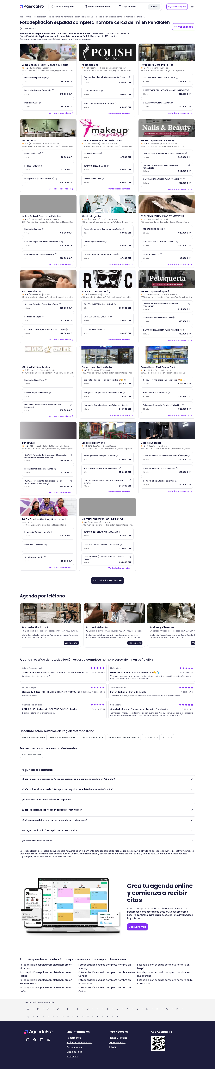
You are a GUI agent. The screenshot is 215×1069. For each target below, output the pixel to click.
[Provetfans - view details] (107, 355)
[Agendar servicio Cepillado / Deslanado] (48, 546)
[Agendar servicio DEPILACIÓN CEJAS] (107, 155)
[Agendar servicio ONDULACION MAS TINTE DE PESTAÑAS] (167, 243)
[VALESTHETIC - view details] (48, 128)
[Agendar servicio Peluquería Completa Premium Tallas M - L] (107, 394)
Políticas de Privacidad (79, 1042)
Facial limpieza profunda (92, 737)
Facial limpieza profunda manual (124, 737)
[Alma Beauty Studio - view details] (48, 52)
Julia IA (113, 1047)
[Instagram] (27, 1039)
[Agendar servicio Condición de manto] (48, 559)
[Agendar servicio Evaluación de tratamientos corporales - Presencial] (48, 407)
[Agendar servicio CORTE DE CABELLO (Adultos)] (107, 318)
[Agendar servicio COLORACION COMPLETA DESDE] (167, 104)
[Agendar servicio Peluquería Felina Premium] (167, 394)
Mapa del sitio (74, 1052)
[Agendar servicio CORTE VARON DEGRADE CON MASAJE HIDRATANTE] (167, 92)
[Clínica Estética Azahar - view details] (48, 355)
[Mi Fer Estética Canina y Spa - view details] (48, 507)
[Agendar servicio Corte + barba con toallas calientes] (167, 470)
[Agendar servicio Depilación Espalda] (48, 231)
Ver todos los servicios (60, 113)
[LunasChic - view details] (48, 430)
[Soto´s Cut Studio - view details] (167, 430)
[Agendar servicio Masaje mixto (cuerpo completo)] (48, 180)
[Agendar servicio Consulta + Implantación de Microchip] (107, 381)
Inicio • (23, 17)
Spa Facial (167, 737)
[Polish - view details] (107, 52)
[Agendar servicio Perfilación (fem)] (48, 167)
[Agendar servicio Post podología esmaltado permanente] (48, 243)
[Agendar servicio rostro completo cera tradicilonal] (48, 256)
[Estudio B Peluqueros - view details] (167, 204)
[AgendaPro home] (32, 7)
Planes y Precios (118, 1038)
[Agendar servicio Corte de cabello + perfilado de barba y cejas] (48, 331)
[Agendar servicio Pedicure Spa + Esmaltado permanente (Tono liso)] (107, 80)
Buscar (154, 6)
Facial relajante (151, 737)
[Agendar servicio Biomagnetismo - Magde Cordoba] (107, 457)
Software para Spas (149, 915)
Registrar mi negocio (177, 6)
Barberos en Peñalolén (31, 754)
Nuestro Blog (74, 1038)
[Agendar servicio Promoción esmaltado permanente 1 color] (107, 231)
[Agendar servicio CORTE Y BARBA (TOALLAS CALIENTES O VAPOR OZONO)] (107, 559)
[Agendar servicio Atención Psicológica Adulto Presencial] (107, 470)
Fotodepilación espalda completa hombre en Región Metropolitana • (63, 17)
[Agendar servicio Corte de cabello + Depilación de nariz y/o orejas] (167, 457)
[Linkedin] (41, 1039)
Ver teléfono (71, 642)
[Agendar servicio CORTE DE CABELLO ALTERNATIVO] (167, 319)
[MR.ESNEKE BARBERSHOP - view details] (107, 507)
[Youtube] (48, 1039)
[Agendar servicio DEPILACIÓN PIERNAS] (107, 180)
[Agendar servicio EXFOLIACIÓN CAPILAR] (107, 331)
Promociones (74, 1047)
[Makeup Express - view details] (107, 128)
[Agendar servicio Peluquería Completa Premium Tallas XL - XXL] (107, 407)
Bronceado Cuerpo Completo (63, 737)
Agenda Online (117, 1042)
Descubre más (137, 927)
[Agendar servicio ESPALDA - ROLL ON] (167, 256)
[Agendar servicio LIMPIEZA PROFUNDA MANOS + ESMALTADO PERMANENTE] (167, 168)
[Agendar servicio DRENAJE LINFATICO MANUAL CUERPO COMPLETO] (167, 155)
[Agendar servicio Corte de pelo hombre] (107, 243)
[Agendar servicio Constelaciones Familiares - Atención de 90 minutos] (107, 483)
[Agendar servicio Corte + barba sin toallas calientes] (167, 482)
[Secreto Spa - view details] (167, 128)
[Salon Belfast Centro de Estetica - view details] (48, 204)
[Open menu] (192, 7)
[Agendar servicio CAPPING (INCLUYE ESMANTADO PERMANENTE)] (167, 181)
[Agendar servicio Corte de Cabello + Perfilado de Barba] (48, 306)
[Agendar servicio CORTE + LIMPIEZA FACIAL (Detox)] (107, 306)
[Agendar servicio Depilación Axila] (48, 104)
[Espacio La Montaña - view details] (107, 430)
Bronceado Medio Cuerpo (33, 737)
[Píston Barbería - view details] (48, 279)
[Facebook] (34, 1039)
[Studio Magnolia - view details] (107, 204)
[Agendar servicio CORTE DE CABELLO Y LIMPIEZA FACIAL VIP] (107, 546)
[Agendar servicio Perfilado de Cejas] (48, 318)
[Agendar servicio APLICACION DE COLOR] (167, 231)
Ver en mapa (185, 26)
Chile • (29, 17)
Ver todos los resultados (107, 580)
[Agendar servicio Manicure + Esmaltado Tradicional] (107, 105)
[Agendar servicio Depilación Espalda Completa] (48, 92)
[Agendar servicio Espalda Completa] (107, 92)
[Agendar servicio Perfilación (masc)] (48, 155)
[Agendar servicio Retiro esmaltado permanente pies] (107, 256)
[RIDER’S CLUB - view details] (107, 279)
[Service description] (47, 77)
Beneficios (72, 1056)
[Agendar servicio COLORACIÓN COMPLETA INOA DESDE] (167, 79)
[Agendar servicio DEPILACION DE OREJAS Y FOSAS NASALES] (107, 533)
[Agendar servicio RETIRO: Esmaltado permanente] (48, 470)
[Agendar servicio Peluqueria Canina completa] (48, 533)
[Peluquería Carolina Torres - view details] (167, 52)
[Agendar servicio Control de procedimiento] (48, 394)
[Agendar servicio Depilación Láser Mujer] (48, 381)
